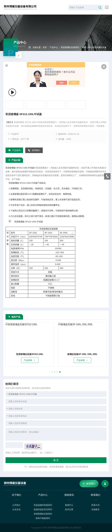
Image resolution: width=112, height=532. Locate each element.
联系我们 (36, 150)
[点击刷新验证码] (33, 446)
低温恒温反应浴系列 (43, 509)
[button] (52, 372)
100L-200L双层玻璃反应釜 (94, 47)
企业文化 (16, 509)
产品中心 (54, 47)
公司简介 (16, 505)
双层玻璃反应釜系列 (70, 47)
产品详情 (28, 360)
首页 (45, 47)
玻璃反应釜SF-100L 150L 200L (82, 354)
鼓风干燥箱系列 (43, 518)
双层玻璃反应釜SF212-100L (29, 354)
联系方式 (95, 505)
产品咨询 (16, 150)
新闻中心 (69, 505)
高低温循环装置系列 (43, 505)
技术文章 (69, 509)
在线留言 (95, 509)
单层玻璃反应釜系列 (43, 514)
